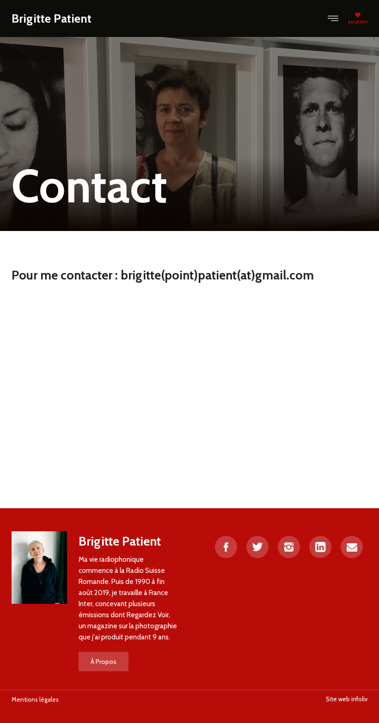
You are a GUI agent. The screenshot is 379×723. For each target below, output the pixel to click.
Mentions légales (35, 699)
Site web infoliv (346, 699)
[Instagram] (289, 547)
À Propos (103, 661)
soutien (357, 21)
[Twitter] (257, 547)
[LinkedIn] (320, 547)
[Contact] (352, 547)
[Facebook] (226, 547)
